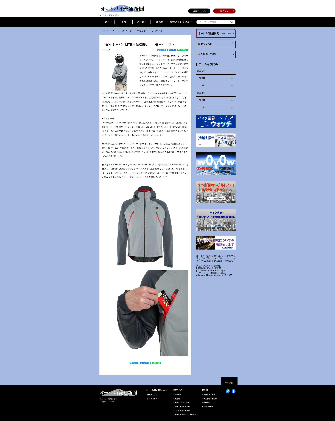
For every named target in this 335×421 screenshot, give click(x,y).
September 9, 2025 (222, 275)
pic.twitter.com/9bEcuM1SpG (210, 270)
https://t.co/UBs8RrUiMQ (208, 268)
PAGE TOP (229, 381)
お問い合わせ (208, 407)
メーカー (142, 22)
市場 (123, 22)
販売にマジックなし (182, 403)
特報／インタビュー (181, 22)
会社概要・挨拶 (209, 395)
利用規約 (206, 403)
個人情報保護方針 (210, 399)
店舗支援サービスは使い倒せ (185, 414)
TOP (106, 22)
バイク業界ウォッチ (182, 410)
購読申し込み (199, 11)
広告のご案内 (152, 399)
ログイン (224, 11)
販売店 (159, 22)
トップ (102, 31)
